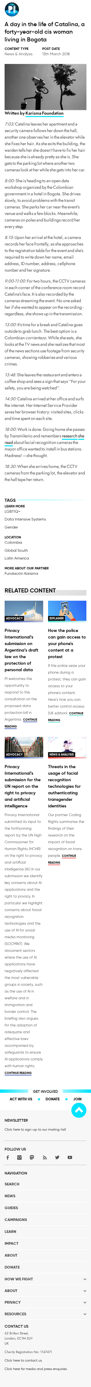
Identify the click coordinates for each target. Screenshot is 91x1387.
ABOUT (11, 1255)
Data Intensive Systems (25, 519)
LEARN (10, 1231)
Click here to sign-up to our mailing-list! (35, 1129)
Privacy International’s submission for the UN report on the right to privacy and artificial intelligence (23, 786)
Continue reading (18, 1073)
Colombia (13, 542)
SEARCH (12, 1184)
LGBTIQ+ (12, 511)
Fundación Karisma (21, 573)
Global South (16, 550)
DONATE (12, 1267)
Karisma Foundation (44, 113)
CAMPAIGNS (16, 1219)
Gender (11, 527)
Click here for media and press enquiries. (36, 1369)
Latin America (17, 558)
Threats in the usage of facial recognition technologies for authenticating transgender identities (64, 786)
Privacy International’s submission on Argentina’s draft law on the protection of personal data (21, 650)
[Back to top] (78, 1110)
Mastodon (32, 1157)
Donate (53, 1099)
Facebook (7, 1157)
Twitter (57, 1157)
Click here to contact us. (23, 1360)
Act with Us (21, 1099)
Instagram (19, 1157)
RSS (44, 1157)
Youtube (70, 1157)
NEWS (10, 1195)
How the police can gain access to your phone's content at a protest (67, 643)
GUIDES (11, 1207)
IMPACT (11, 1243)
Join (77, 1099)
